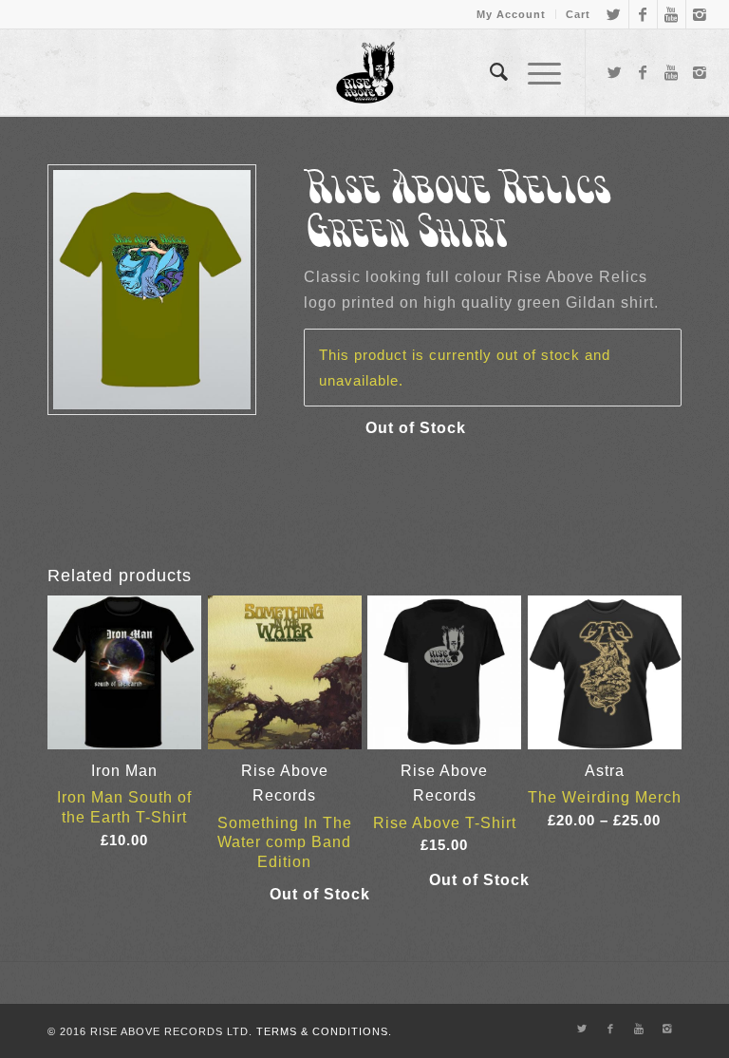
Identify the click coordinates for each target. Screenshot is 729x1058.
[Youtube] (671, 14)
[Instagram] (700, 14)
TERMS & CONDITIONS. (324, 1031)
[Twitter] (614, 14)
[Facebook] (643, 14)
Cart (578, 14)
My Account (511, 14)
